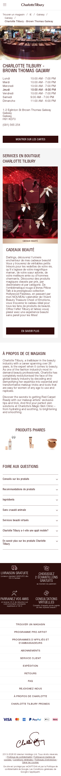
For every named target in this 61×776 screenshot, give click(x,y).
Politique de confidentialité (19, 757)
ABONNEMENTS (30, 650)
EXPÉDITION (30, 665)
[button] (30, 480)
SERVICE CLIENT (30, 658)
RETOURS (30, 673)
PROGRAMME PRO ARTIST (30, 631)
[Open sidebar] (5, 5)
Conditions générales (23, 759)
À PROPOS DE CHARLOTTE (30, 696)
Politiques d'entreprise (45, 759)
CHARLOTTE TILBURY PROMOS (30, 703)
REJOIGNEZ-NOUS (30, 688)
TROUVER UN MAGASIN (30, 624)
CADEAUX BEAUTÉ (20, 249)
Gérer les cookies (30, 762)
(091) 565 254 (11, 124)
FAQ (30, 680)
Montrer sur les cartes (30, 139)
